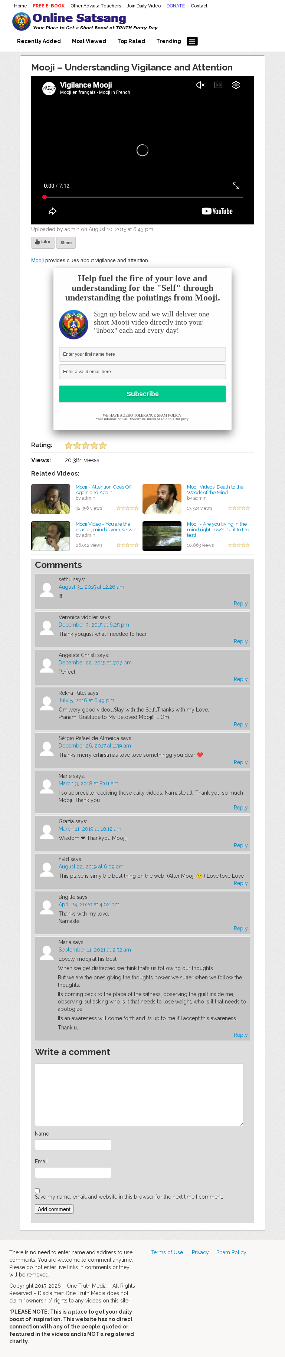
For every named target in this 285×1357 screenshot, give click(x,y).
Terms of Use (167, 1252)
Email (41, 1161)
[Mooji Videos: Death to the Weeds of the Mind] (161, 499)
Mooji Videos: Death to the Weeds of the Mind (215, 489)
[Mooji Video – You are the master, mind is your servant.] (50, 536)
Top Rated (131, 41)
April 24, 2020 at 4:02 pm (89, 904)
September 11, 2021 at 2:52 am (95, 950)
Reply (241, 604)
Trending (168, 41)
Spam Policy (231, 1252)
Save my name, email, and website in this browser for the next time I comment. (129, 1197)
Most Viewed (89, 41)
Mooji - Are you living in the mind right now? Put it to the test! (218, 529)
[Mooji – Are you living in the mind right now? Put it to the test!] (161, 536)
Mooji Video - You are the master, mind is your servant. (107, 526)
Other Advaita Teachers (96, 6)
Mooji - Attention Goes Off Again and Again (104, 489)
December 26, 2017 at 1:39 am (95, 746)
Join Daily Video (144, 6)
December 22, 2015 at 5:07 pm (95, 663)
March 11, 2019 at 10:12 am (90, 829)
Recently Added (39, 41)
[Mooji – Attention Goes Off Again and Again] (50, 499)
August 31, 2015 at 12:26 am (91, 587)
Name (42, 1134)
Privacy (200, 1252)
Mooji (37, 260)
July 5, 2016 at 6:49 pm (86, 700)
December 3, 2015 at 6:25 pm (94, 625)
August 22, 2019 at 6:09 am (91, 867)
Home (20, 6)
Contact (199, 6)
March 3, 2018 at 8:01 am (88, 783)
